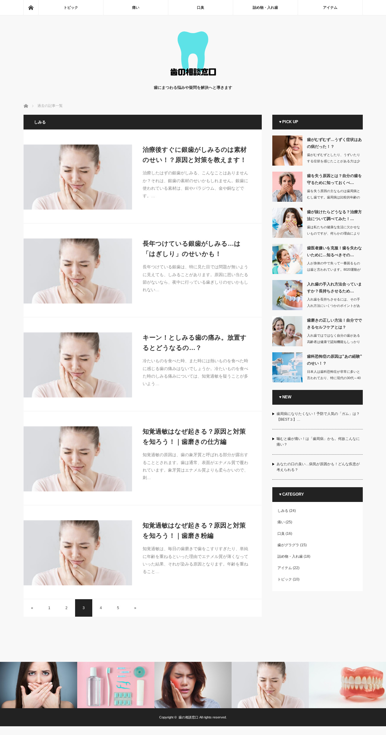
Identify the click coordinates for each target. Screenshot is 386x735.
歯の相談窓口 (188, 717)
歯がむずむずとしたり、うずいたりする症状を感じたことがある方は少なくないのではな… (333, 161)
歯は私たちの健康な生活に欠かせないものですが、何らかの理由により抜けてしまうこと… (333, 233)
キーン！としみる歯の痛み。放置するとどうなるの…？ (195, 342)
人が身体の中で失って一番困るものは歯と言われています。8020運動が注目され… (334, 269)
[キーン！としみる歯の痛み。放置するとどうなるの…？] (78, 364)
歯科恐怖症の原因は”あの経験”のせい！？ (334, 360)
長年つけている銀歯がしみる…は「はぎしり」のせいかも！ (192, 248)
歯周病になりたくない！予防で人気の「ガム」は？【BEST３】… (318, 417)
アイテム (330, 7)
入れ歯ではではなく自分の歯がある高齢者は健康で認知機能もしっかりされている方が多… (333, 342)
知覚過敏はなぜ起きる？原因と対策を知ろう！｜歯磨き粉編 (194, 530)
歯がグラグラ (288, 545)
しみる (282, 511)
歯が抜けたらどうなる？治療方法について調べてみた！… (334, 215)
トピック (71, 7)
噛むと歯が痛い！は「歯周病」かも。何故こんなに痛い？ (318, 442)
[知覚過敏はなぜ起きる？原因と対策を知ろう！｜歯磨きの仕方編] (78, 458)
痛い (135, 7)
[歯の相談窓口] (193, 78)
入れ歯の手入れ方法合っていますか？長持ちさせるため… (334, 287)
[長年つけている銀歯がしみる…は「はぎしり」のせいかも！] (78, 271)
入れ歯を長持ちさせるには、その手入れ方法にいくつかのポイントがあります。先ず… (333, 305)
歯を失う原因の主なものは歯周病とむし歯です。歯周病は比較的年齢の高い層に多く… (333, 197)
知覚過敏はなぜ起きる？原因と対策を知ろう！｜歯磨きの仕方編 (194, 436)
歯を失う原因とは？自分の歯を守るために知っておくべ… (334, 179)
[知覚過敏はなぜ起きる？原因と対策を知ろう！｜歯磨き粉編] (78, 552)
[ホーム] (30, 7)
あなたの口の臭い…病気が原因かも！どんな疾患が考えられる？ (318, 467)
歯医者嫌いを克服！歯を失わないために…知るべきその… (334, 251)
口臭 (200, 7)
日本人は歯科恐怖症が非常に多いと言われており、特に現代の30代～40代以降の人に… (334, 378)
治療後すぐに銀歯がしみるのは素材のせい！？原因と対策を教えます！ (195, 154)
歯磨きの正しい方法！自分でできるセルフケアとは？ (334, 323)
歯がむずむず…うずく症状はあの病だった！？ (334, 143)
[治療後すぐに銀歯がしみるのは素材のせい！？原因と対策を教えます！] (78, 177)
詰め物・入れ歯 (265, 7)
